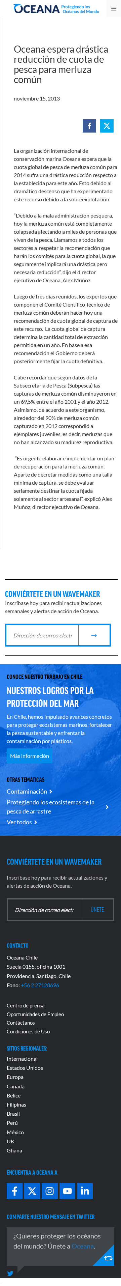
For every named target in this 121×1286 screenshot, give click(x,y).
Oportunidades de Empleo (35, 1014)
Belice (14, 1095)
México (15, 1132)
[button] (89, 126)
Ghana (14, 1150)
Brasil (13, 1113)
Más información (29, 755)
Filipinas (16, 1104)
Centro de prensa (26, 1005)
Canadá (16, 1086)
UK (10, 1141)
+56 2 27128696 (40, 985)
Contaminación (27, 791)
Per (11, 1122)
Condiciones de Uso (28, 1031)
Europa (15, 1077)
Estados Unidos (25, 1067)
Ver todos (19, 822)
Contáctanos (21, 1023)
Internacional (22, 1058)
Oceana (83, 1246)
